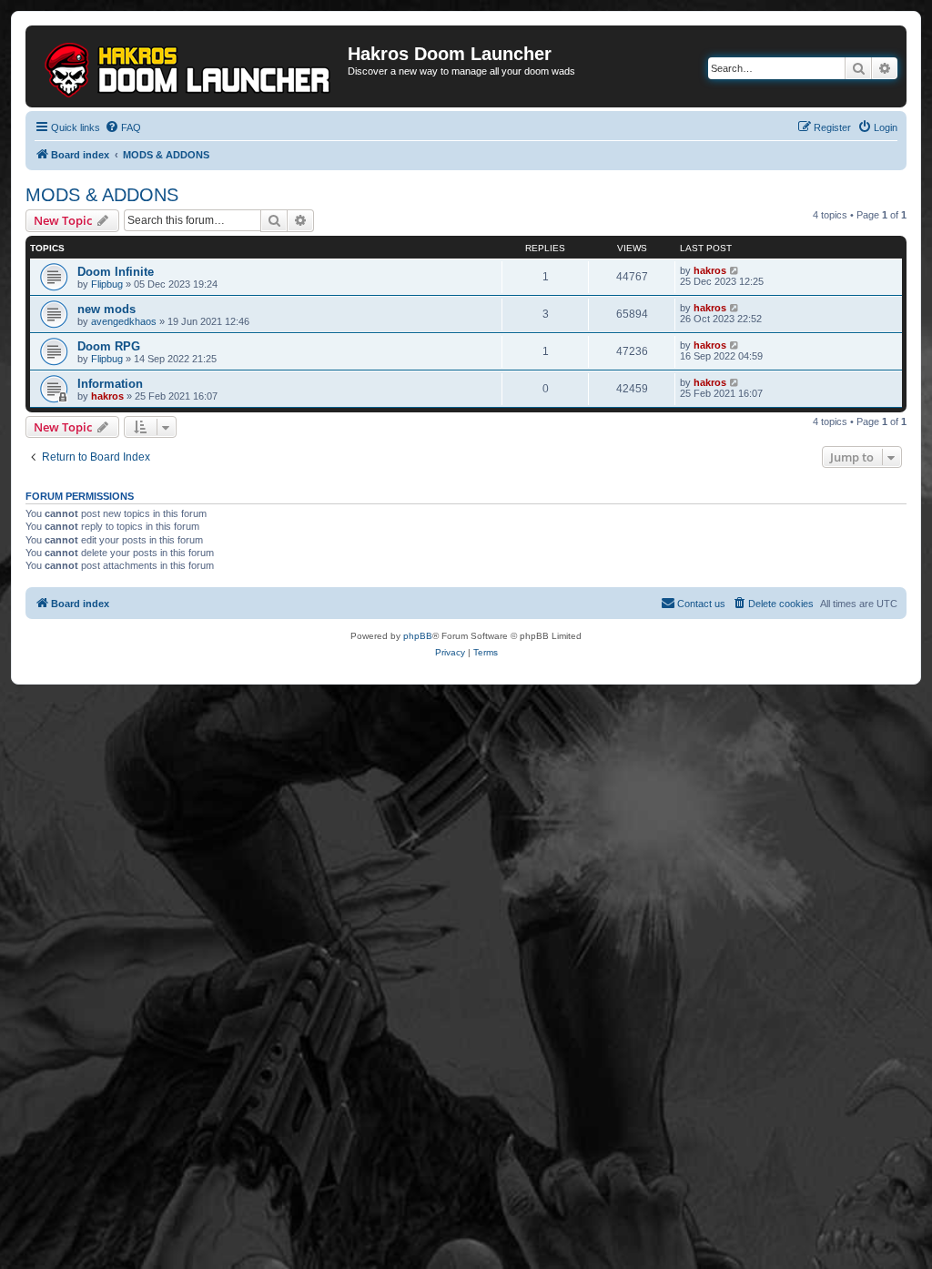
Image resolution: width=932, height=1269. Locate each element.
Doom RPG (108, 346)
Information (110, 384)
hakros (710, 270)
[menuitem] (123, 127)
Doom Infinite (115, 272)
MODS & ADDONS (101, 195)
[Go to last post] (735, 270)
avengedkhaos (124, 321)
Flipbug (107, 284)
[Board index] (189, 66)
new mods (106, 309)
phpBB (417, 636)
